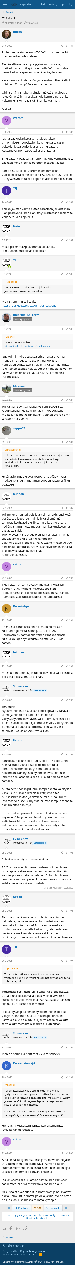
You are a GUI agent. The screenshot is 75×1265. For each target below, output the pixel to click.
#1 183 (69, 202)
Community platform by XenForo (33, 1261)
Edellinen (23, 1208)
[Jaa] (61, 46)
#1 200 (69, 1153)
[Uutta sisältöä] (63, 4)
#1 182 (69, 132)
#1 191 (69, 620)
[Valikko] (5, 4)
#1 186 (69, 329)
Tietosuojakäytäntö (14, 1254)
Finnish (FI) (17, 1245)
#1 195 (69, 852)
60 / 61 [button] (37, 1208)
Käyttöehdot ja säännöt (33, 1251)
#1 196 (69, 910)
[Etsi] (70, 4)
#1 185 (69, 274)
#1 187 (69, 400)
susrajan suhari (13, 23)
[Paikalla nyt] (9, 266)
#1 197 (69, 960)
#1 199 (69, 1077)
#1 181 (69, 45)
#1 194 (69, 754)
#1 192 (69, 666)
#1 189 (69, 508)
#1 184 (69, 240)
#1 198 (69, 1047)
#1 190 (69, 578)
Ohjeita (32, 1254)
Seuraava (51, 1208)
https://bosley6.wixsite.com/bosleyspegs (29, 305)
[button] (4, 1246)
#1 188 (69, 442)
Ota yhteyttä (10, 1251)
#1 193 (69, 700)
